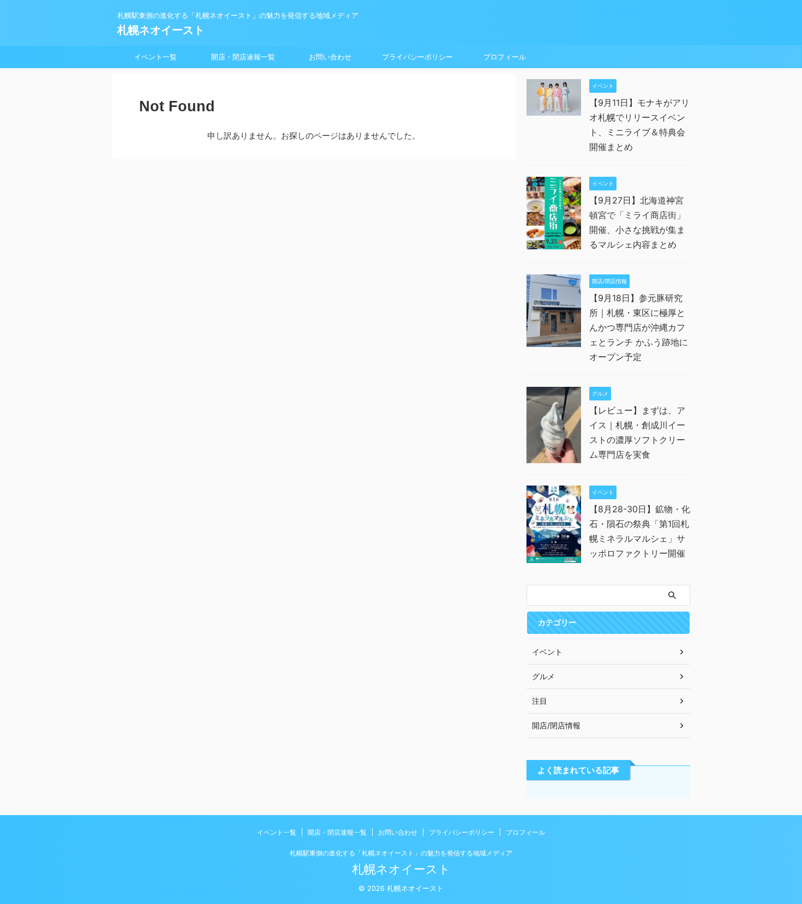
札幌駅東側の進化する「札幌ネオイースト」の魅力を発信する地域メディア (401, 853)
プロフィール (504, 56)
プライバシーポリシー (417, 56)
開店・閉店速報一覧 (243, 56)
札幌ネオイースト (161, 30)
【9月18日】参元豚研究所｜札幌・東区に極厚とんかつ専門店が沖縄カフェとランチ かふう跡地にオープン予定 (638, 327)
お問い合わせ (330, 56)
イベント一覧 (155, 56)
